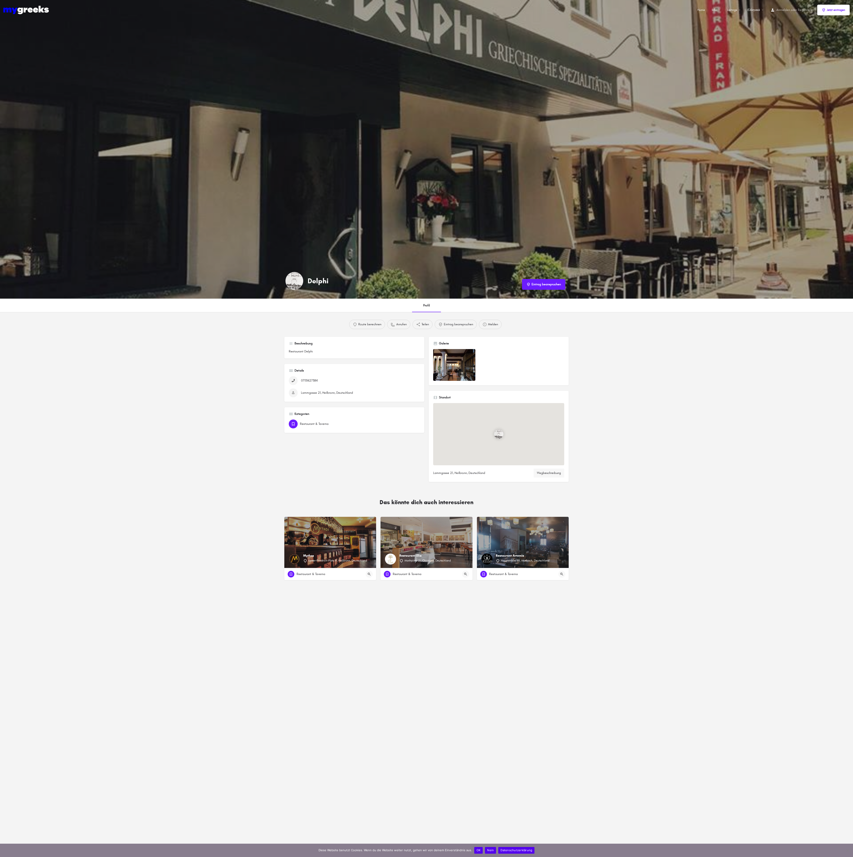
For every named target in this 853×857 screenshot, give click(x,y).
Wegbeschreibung (549, 473)
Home (701, 10)
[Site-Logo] (26, 10)
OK (478, 850)
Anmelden (783, 10)
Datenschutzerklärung (516, 850)
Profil (426, 305)
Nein (490, 850)
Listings (732, 10)
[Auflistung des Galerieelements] (454, 365)
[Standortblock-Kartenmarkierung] (498, 434)
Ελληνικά (753, 10)
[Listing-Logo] (294, 281)
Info (714, 10)
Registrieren (806, 10)
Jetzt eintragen (836, 10)
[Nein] (847, 850)
